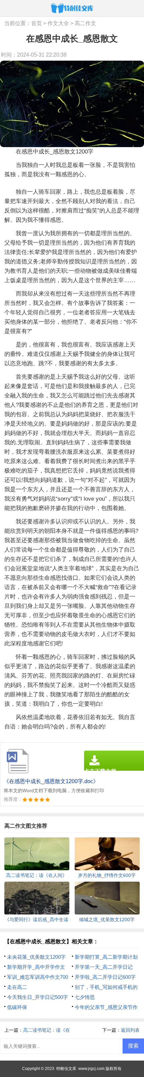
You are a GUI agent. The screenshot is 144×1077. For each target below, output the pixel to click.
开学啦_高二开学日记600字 (105, 977)
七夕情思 (85, 997)
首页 (36, 23)
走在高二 (17, 987)
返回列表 (130, 1030)
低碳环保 (17, 1007)
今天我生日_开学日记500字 (37, 997)
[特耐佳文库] (72, 8)
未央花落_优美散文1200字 (36, 957)
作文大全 (58, 23)
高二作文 (85, 23)
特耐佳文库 (66, 1068)
